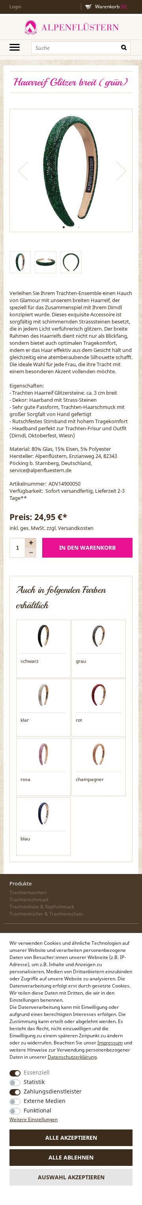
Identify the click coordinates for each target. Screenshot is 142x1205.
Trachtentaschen (28, 892)
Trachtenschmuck (29, 899)
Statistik (34, 1082)
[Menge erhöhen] (30, 543)
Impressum (110, 1042)
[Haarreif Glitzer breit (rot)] (98, 694)
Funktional (37, 1110)
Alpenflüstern (71, 28)
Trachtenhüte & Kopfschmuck (41, 906)
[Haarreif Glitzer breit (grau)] (98, 635)
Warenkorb (111, 6)
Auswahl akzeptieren (71, 1177)
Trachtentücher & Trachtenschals (46, 913)
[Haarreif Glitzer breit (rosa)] (43, 753)
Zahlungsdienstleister (53, 1091)
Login (15, 6)
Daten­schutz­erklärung (72, 1057)
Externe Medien (44, 1101)
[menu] (14, 47)
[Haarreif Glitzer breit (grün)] (71, 170)
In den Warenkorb (87, 547)
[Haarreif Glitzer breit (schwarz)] (43, 635)
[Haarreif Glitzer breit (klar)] (43, 694)
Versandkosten (75, 528)
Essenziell (37, 1072)
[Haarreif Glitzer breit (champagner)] (98, 753)
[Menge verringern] (30, 553)
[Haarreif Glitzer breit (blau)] (43, 812)
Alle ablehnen (71, 1157)
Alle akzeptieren (71, 1137)
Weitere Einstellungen (33, 1119)
